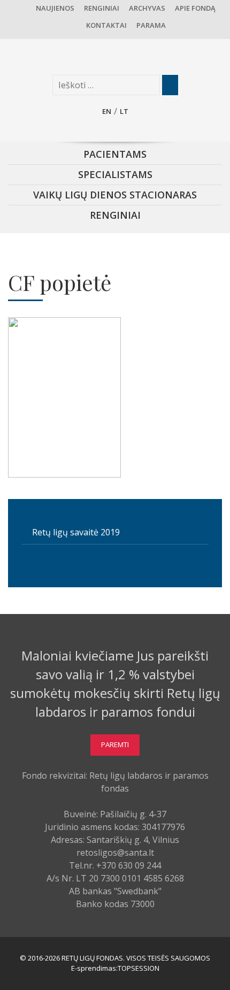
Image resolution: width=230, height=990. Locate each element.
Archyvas (147, 8)
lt (124, 111)
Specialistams (115, 174)
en (106, 111)
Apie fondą (195, 8)
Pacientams (115, 154)
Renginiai (101, 8)
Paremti (115, 744)
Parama (151, 25)
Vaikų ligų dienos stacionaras (115, 194)
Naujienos (55, 8)
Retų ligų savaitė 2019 (76, 532)
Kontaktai (106, 25)
